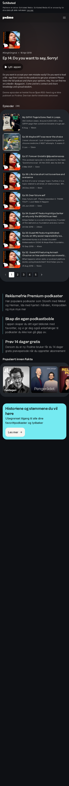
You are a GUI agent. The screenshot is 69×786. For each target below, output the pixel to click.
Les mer (30, 10)
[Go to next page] (41, 274)
